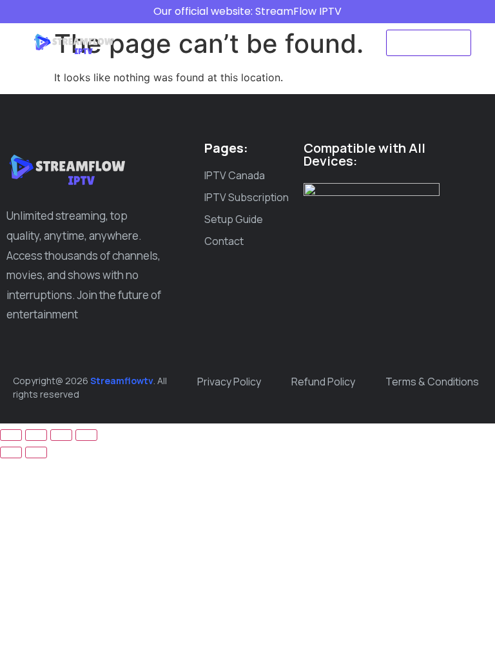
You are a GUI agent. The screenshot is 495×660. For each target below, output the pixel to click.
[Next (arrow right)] (36, 452)
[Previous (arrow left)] (11, 452)
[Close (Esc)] (86, 435)
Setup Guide (184, 57)
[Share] (61, 435)
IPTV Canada (194, 28)
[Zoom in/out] (11, 435)
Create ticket (309, 57)
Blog (246, 57)
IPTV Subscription (290, 28)
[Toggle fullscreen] (36, 435)
